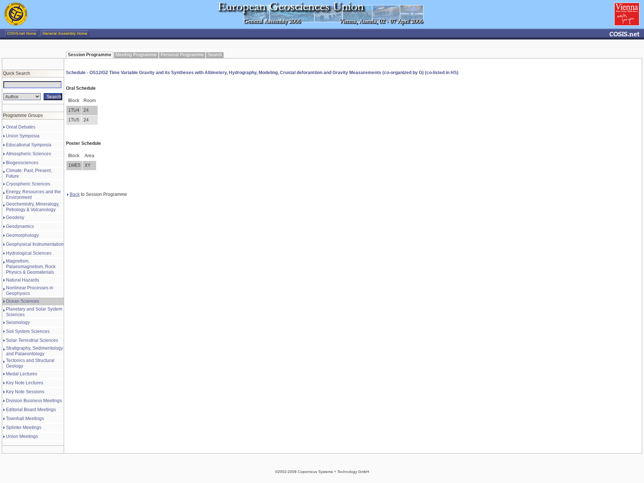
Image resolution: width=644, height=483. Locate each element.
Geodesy (15, 217)
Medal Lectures (21, 373)
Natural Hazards (22, 280)
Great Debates (20, 127)
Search (215, 54)
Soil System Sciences (28, 331)
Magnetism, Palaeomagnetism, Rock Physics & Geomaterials (31, 266)
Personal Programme (182, 54)
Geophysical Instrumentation (35, 244)
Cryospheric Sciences (28, 184)
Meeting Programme (136, 54)
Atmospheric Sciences (28, 153)
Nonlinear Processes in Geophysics (29, 290)
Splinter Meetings (23, 427)
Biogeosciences (22, 162)
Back (75, 194)
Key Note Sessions (25, 391)
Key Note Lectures (24, 382)
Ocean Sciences (22, 301)
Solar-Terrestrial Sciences (32, 340)
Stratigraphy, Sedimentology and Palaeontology (34, 351)
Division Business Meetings (34, 400)
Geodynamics (20, 226)
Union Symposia (23, 136)
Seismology (18, 322)
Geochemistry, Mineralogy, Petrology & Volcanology (32, 206)
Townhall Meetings (25, 418)
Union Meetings (22, 436)
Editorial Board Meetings (31, 409)
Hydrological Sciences (28, 253)
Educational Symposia (28, 144)
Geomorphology (22, 235)
